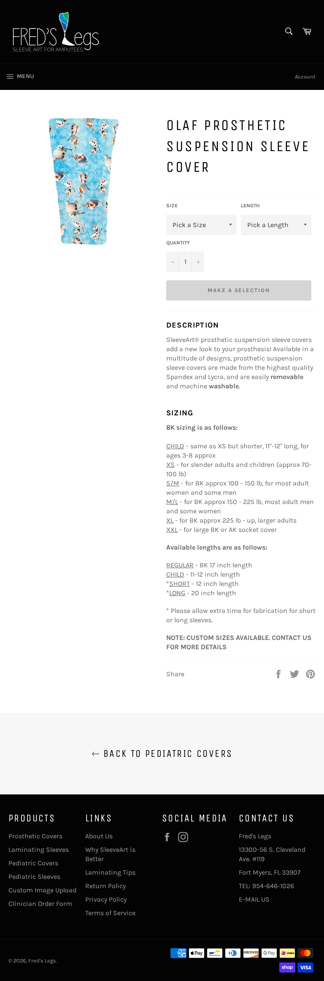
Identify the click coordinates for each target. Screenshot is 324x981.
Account (305, 76)
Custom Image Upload (42, 890)
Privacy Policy (106, 899)
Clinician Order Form (40, 904)
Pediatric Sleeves (34, 877)
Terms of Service (110, 913)
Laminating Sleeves (38, 850)
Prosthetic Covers (35, 836)
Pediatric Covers (33, 863)
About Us (99, 836)
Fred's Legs (42, 960)
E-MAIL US (254, 899)
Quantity (178, 243)
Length (250, 206)
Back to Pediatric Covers (166, 753)
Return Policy (105, 886)
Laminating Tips (110, 872)
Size (172, 206)
